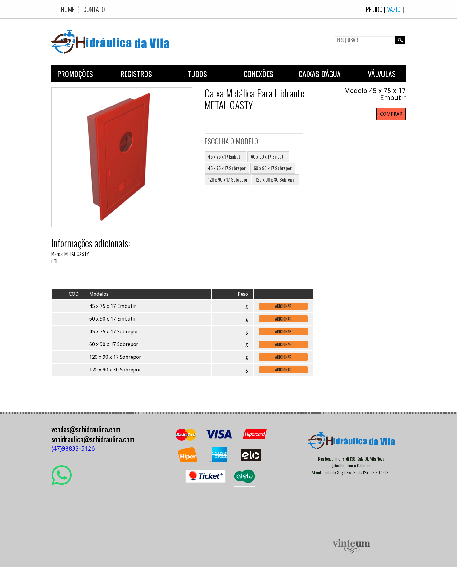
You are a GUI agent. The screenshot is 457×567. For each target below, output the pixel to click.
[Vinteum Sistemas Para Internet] (351, 552)
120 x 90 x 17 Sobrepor (227, 179)
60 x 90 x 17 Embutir (268, 156)
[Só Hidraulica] (110, 58)
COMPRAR (391, 114)
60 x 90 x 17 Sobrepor (273, 168)
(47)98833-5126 (73, 448)
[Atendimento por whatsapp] (61, 483)
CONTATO (94, 9)
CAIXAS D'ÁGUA (320, 73)
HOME (68, 9)
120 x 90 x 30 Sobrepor (276, 179)
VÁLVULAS (382, 73)
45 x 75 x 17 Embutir (225, 156)
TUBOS (197, 73)
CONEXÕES (258, 73)
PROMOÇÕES (75, 73)
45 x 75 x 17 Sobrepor (227, 168)
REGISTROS (136, 73)
